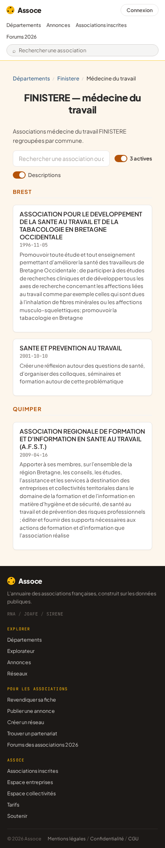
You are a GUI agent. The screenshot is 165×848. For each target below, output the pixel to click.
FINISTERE (68, 78)
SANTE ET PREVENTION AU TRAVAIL (82, 364)
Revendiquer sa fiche (31, 699)
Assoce (29, 10)
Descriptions (44, 174)
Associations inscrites (101, 25)
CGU (133, 839)
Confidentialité (107, 839)
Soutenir (17, 816)
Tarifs (13, 804)
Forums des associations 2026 (42, 744)
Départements (23, 25)
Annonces (58, 25)
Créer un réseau (25, 722)
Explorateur (20, 651)
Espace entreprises (30, 782)
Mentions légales (67, 839)
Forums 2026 (21, 36)
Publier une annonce (31, 711)
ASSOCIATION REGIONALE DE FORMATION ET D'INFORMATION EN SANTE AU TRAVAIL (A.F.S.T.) (82, 483)
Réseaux (17, 673)
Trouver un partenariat (32, 733)
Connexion (140, 10)
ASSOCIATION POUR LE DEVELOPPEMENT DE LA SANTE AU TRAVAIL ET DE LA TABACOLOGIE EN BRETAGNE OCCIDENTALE (82, 265)
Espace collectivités (31, 793)
